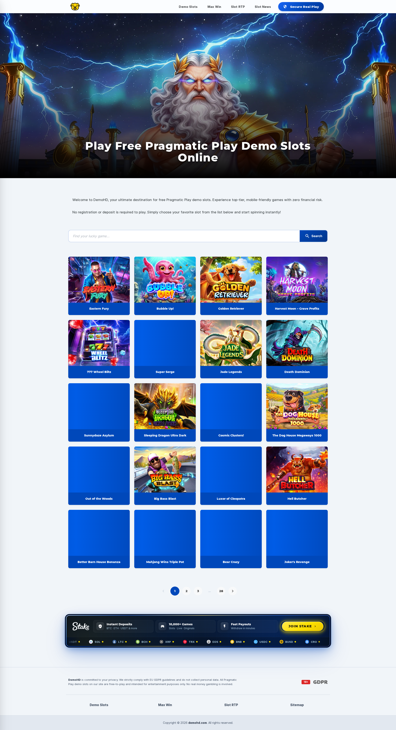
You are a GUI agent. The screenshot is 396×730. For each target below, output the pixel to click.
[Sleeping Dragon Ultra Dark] (165, 406)
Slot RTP (238, 7)
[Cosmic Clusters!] (231, 406)
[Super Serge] (165, 343)
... (209, 591)
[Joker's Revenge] (297, 533)
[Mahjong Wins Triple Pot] (165, 533)
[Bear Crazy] (231, 533)
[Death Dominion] (297, 343)
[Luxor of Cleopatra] (231, 470)
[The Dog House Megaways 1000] (297, 406)
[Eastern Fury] (99, 280)
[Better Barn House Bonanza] (99, 533)
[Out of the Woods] (99, 470)
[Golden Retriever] (231, 280)
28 (221, 591)
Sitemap (297, 705)
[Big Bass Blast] (165, 470)
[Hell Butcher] (297, 470)
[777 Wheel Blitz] (99, 343)
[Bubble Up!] (165, 280)
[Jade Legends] (231, 343)
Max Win (214, 7)
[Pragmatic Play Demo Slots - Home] (75, 6)
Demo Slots (188, 7)
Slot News (263, 7)
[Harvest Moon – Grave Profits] (297, 280)
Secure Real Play (301, 7)
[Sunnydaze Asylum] (99, 406)
